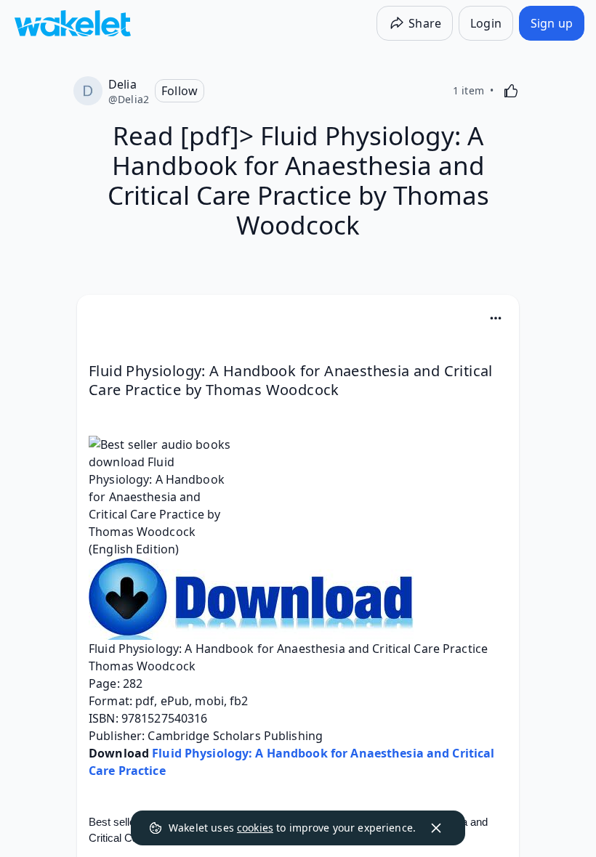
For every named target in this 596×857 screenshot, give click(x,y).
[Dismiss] (436, 828)
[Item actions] (495, 318)
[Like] (511, 90)
